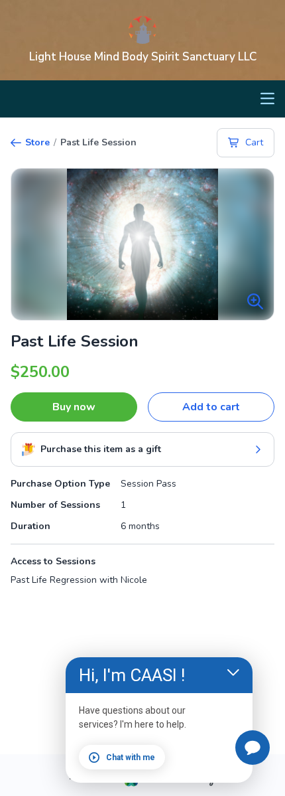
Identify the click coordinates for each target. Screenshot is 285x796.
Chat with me (130, 757)
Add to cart (211, 407)
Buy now (73, 407)
